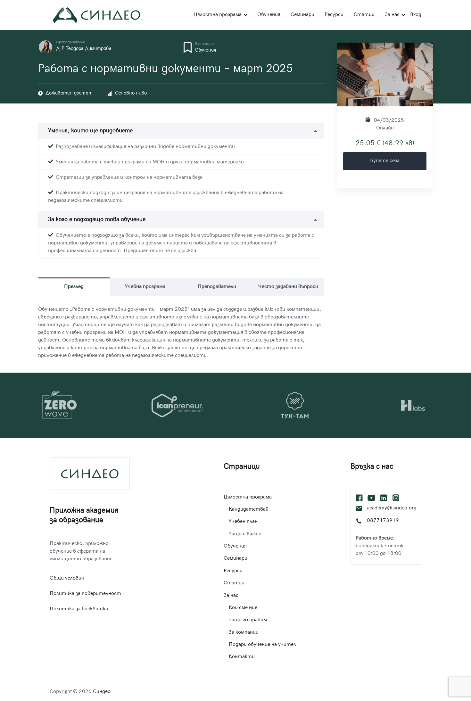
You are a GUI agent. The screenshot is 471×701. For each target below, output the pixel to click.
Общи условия (67, 578)
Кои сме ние (243, 608)
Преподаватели (70, 42)
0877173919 (383, 520)
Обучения (268, 14)
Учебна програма (145, 287)
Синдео (102, 691)
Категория (205, 44)
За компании (244, 632)
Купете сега (385, 161)
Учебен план (243, 521)
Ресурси (334, 14)
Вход (415, 14)
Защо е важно (245, 534)
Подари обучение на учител (262, 644)
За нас (392, 14)
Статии (364, 14)
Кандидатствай (249, 509)
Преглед (74, 287)
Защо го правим (248, 620)
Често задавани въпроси (288, 287)
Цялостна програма (218, 14)
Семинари (302, 14)
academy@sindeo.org (391, 508)
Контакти (242, 657)
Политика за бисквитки (79, 609)
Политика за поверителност (85, 593)
